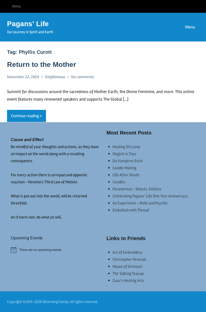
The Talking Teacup (128, 273)
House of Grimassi (127, 266)
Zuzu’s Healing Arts (128, 280)
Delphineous (55, 76)
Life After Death (126, 174)
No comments (82, 76)
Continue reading (25, 115)
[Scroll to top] (195, 301)
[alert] (55, 250)
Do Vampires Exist (128, 160)
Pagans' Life (28, 24)
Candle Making (124, 167)
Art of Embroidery (127, 252)
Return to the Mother (41, 64)
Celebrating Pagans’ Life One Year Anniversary (150, 196)
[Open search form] (163, 27)
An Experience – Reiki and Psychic (140, 203)
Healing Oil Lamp (126, 146)
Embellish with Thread (131, 210)
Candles (119, 182)
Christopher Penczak (129, 259)
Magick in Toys (124, 153)
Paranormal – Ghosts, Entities (137, 189)
